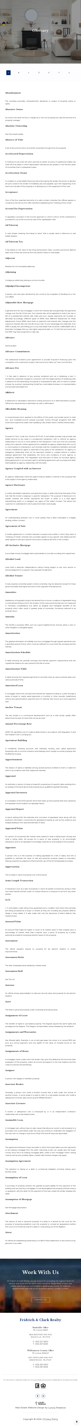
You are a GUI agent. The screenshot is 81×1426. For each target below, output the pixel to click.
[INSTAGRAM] (43, 1396)
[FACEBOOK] (38, 1396)
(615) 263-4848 (41, 1367)
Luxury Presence (57, 1408)
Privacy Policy (50, 1419)
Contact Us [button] (40, 1300)
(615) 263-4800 (41, 1364)
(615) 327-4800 (41, 1341)
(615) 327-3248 (41, 1344)
